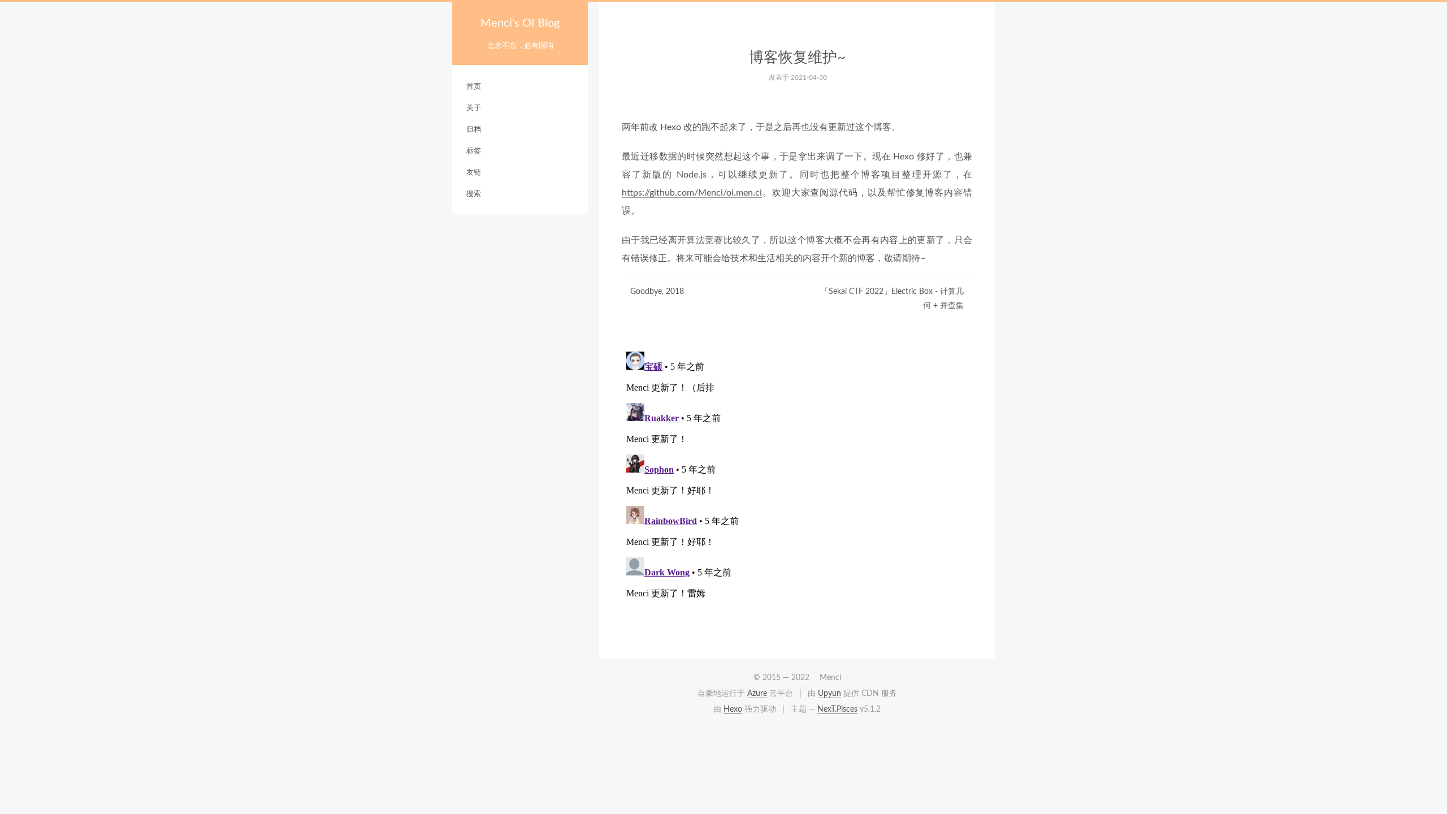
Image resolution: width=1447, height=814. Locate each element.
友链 (473, 172)
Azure (757, 694)
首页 (473, 86)
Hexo (733, 709)
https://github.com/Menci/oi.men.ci (692, 192)
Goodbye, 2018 (657, 292)
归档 (473, 129)
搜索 (473, 194)
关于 (473, 108)
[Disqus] (797, 488)
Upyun (829, 694)
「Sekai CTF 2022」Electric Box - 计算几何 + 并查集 (892, 299)
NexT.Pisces (837, 709)
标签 (473, 151)
